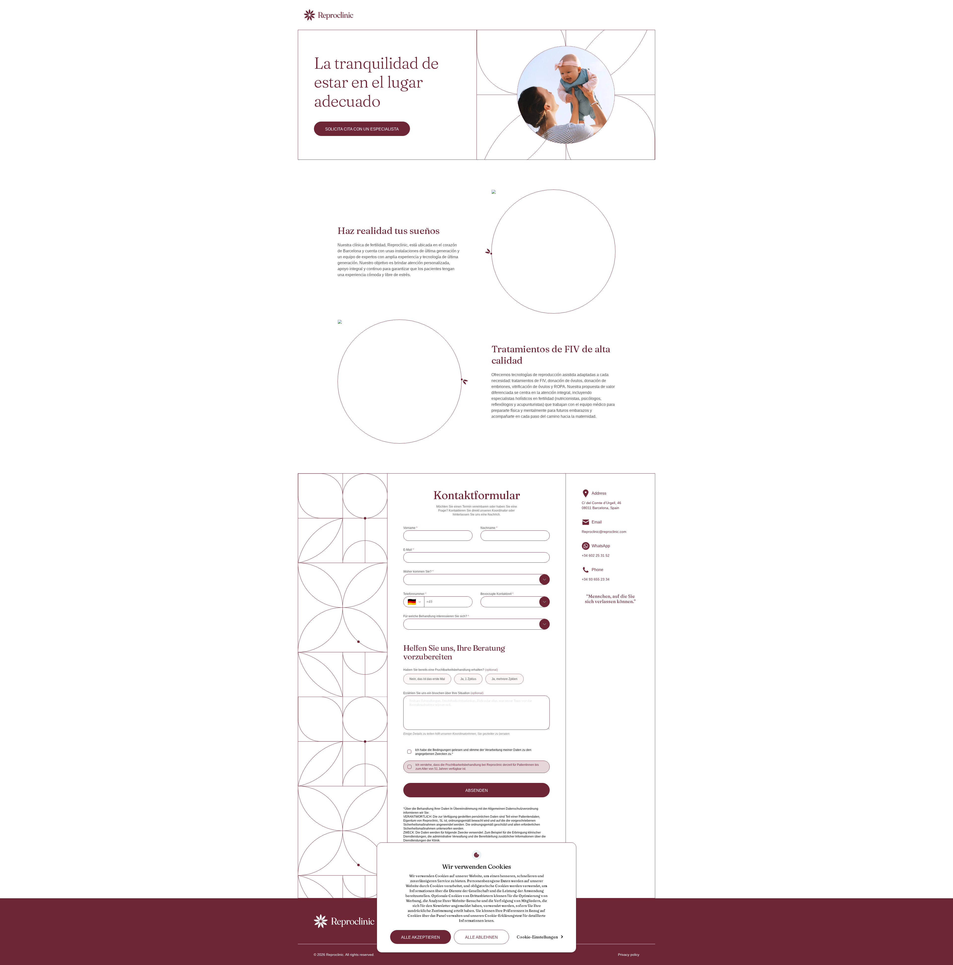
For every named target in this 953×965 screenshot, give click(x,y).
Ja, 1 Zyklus (468, 679)
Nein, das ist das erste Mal (427, 679)
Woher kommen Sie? (418, 571)
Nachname (488, 528)
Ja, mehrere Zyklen (504, 679)
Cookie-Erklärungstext (503, 915)
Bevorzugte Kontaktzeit (496, 594)
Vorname (410, 528)
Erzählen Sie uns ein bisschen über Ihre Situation (443, 693)
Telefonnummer (414, 594)
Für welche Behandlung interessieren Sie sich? (436, 616)
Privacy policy (628, 955)
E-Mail (408, 549)
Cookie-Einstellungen (537, 936)
